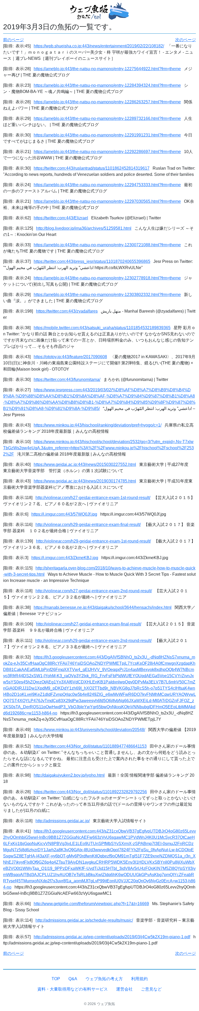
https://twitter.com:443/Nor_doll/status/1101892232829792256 (90, 792)
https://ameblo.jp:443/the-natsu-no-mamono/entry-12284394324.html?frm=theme (107, 85)
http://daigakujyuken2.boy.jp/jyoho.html (69, 775)
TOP (56, 979)
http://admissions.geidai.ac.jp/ (62, 821)
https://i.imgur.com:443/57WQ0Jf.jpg (64, 514)
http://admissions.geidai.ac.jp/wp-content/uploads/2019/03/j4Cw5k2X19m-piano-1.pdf (112, 937)
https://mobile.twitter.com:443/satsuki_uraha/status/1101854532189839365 (102, 328)
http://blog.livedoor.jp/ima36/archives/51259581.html (83, 228)
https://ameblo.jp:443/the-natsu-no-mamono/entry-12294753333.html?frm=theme (107, 185)
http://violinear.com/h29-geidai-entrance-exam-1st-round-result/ (93, 541)
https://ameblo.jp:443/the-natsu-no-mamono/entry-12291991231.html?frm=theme (107, 135)
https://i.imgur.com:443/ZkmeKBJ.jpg (64, 557)
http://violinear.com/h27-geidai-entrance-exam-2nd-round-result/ (93, 591)
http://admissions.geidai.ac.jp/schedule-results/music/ (84, 920)
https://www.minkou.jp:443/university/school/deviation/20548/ (89, 729)
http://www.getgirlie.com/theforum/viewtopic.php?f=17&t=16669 (91, 903)
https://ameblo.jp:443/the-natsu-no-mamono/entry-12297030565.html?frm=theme (107, 201)
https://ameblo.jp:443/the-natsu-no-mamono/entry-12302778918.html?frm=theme (107, 278)
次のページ (185, 40)
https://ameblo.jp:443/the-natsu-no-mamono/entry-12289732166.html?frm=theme (107, 118)
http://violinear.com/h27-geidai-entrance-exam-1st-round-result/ (92, 497)
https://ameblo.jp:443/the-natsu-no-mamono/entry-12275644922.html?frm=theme (107, 69)
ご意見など (151, 989)
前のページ (13, 40)
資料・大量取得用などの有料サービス (72, 989)
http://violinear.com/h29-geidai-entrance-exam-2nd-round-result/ (93, 640)
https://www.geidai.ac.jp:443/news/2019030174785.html (85, 481)
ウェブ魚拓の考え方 (104, 979)
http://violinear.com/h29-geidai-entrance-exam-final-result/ (88, 524)
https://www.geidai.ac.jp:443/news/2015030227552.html (85, 464)
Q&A (72, 979)
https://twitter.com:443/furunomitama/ (67, 379)
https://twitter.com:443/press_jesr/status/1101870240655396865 (92, 261)
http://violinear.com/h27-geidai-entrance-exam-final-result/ (88, 624)
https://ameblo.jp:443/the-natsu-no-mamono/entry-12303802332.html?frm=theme (107, 294)
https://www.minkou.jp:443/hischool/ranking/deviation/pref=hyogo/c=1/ (97, 425)
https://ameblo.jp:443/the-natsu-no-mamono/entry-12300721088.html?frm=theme (107, 245)
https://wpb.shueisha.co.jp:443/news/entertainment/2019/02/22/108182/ (99, 46)
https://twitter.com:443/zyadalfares (67, 311)
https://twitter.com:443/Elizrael (61, 218)
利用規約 (139, 979)
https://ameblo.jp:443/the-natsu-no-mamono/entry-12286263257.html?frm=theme (107, 102)
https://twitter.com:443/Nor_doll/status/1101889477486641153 (90, 746)
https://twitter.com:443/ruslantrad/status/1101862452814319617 (92, 168)
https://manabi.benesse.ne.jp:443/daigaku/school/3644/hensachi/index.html (103, 607)
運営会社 (124, 989)
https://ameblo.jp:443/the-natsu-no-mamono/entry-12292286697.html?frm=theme (107, 151)
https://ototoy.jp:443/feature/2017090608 (70, 357)
